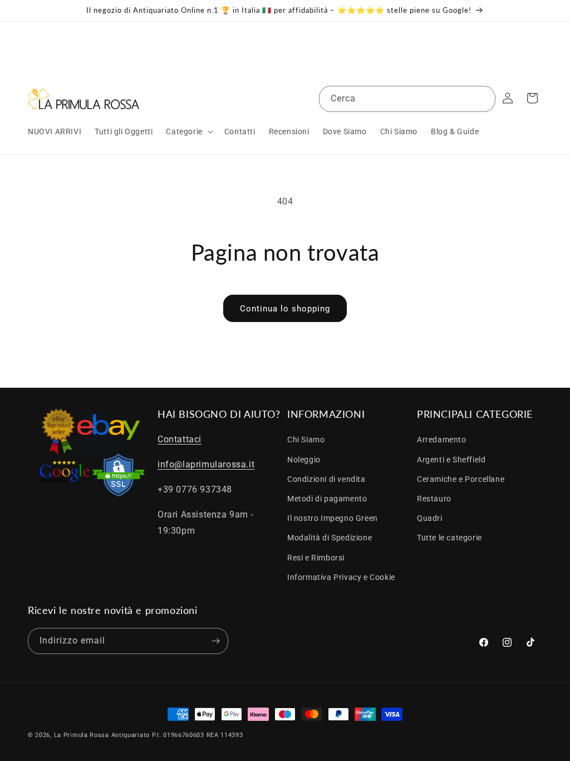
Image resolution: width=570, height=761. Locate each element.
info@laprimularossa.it (206, 464)
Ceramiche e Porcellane (460, 479)
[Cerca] (482, 98)
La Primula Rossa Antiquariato (102, 735)
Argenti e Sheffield (451, 459)
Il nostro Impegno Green (332, 518)
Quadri (430, 518)
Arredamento (441, 439)
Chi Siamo (306, 439)
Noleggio (304, 459)
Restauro (434, 498)
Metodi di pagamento (327, 498)
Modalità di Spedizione (329, 537)
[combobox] (407, 98)
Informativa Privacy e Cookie (341, 577)
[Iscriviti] (215, 641)
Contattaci (180, 439)
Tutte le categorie (449, 537)
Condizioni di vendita (326, 479)
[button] (188, 131)
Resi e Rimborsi (316, 557)
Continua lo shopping (285, 309)
